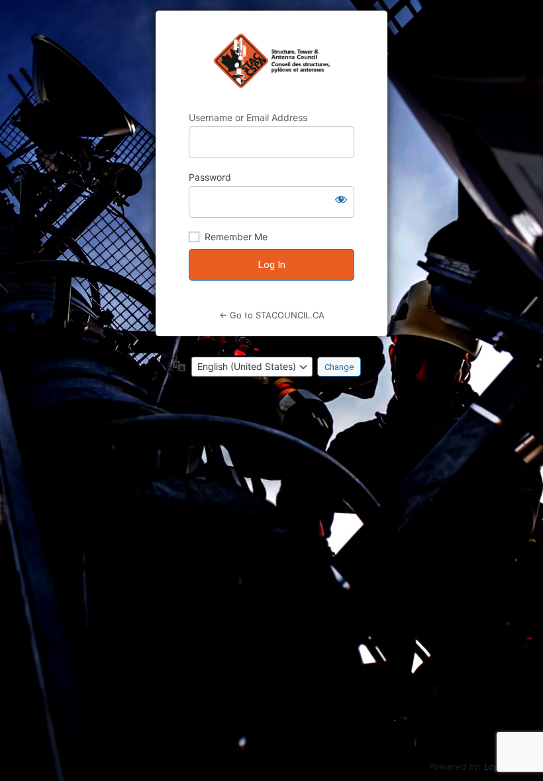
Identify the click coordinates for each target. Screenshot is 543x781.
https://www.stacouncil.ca (272, 61)
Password (210, 177)
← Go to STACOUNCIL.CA (271, 315)
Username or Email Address (248, 117)
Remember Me (236, 236)
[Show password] (341, 199)
